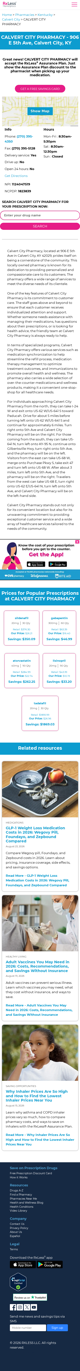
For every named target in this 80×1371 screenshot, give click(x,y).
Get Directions (16, 176)
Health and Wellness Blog (26, 1202)
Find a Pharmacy (21, 1194)
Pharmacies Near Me (23, 1198)
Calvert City (11, 19)
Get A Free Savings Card (40, 89)
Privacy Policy (19, 1228)
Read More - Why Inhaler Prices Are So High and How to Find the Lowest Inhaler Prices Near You (40, 1139)
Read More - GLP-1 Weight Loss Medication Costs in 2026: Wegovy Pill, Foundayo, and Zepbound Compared (37, 880)
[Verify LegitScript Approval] (18, 1282)
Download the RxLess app (31, 1257)
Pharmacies (24, 15)
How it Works (19, 1177)
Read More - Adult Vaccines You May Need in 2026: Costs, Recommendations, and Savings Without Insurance (39, 1010)
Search (40, 226)
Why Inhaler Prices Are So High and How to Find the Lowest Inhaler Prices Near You (37, 1095)
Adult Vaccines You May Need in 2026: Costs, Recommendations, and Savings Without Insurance (37, 966)
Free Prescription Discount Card (31, 1173)
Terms (14, 1249)
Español (15, 1236)
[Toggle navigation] (74, 5)
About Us (16, 1232)
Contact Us (17, 1224)
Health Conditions (21, 1206)
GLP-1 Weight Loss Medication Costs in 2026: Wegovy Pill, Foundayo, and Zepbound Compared (35, 834)
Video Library (18, 1210)
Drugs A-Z (16, 1190)
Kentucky (45, 15)
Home (7, 15)
